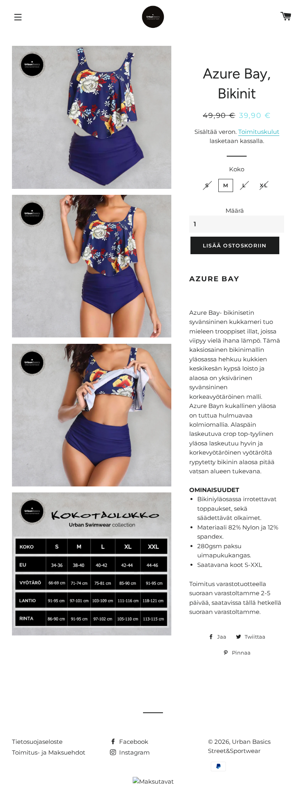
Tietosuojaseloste (37, 741)
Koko (236, 169)
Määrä (235, 210)
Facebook (133, 741)
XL (264, 185)
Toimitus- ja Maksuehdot (48, 752)
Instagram (134, 752)
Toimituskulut (258, 131)
